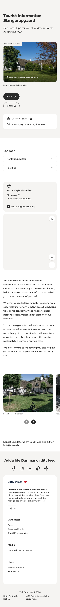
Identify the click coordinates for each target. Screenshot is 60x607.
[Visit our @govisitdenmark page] (38, 468)
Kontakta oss (14, 571)
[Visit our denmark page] (13, 468)
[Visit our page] (21, 468)
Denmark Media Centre (20, 550)
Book (10, 96)
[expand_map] (52, 219)
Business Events (16, 529)
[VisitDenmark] (17, 481)
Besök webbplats (20, 119)
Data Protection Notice (11, 597)
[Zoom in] (52, 257)
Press (10, 525)
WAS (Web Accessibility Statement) (37, 597)
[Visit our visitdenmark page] (29, 468)
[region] (30, 242)
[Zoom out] (52, 265)
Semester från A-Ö (17, 567)
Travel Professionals (17, 533)
